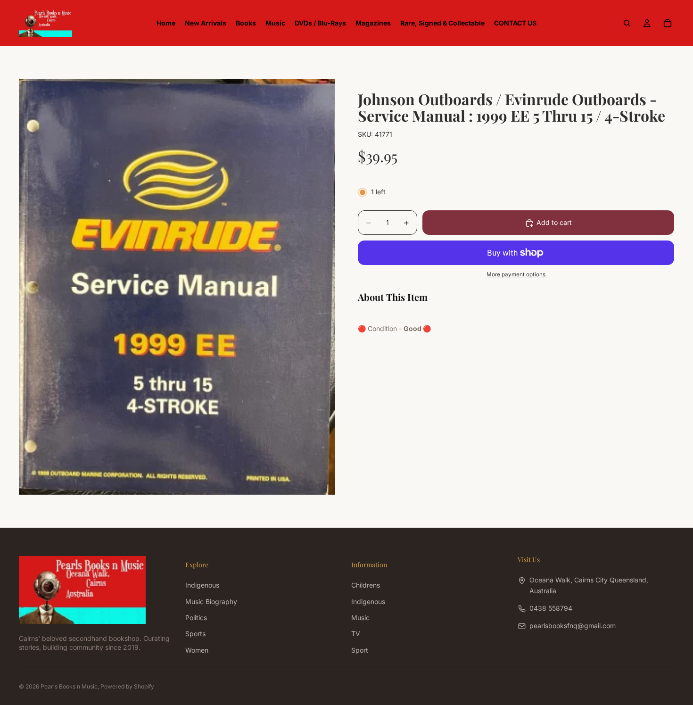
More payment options (516, 275)
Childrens (365, 585)
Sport (359, 650)
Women (196, 650)
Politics (196, 618)
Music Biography (211, 601)
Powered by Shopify (127, 686)
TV (355, 634)
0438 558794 (550, 608)
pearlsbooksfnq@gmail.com (572, 626)
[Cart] (667, 23)
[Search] (627, 23)
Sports (195, 634)
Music (360, 618)
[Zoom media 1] (177, 287)
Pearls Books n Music (69, 686)
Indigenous (202, 585)
